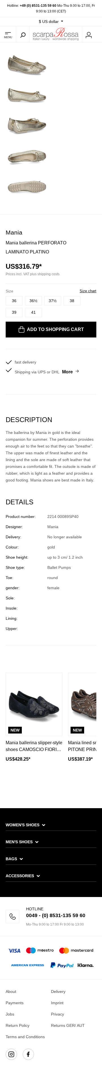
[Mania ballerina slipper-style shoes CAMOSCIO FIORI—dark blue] (34, 704)
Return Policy (17, 1025)
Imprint (57, 1003)
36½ (33, 300)
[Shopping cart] (98, 34)
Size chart (88, 291)
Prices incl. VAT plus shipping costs (33, 274)
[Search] (22, 34)
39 (14, 312)
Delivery (58, 991)
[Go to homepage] (55, 34)
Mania (14, 232)
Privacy (57, 1014)
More (67, 371)
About (11, 991)
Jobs (10, 1014)
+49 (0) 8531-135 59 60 (38, 6)
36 (14, 300)
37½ (53, 300)
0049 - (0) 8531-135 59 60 (55, 915)
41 (33, 312)
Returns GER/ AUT (68, 1025)
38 (72, 300)
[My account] (88, 34)
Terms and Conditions (25, 1036)
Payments (15, 1003)
